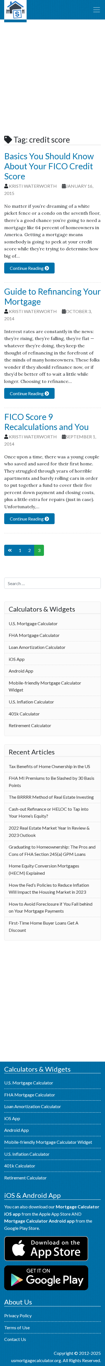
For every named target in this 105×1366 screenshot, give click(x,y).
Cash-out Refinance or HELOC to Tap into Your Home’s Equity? (48, 812)
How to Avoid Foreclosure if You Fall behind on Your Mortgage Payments (50, 907)
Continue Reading (27, 268)
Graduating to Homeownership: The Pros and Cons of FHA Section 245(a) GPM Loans (52, 850)
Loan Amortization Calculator (37, 647)
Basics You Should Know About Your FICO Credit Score (49, 166)
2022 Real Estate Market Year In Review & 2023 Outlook (49, 831)
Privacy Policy (18, 1315)
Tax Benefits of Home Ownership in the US (49, 766)
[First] (9, 550)
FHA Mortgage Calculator (34, 635)
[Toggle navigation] (96, 10)
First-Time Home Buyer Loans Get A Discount (43, 926)
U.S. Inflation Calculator (31, 701)
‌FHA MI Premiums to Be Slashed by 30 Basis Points (51, 781)
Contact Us (15, 1339)
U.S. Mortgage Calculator (15, 11)
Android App (21, 670)
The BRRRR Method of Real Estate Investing (51, 797)
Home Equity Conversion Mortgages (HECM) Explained (44, 869)
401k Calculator (24, 713)
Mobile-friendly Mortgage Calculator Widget (45, 686)
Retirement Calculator (30, 725)
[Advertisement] (52, 77)
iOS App (17, 659)
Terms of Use (17, 1327)
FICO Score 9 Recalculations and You (46, 422)
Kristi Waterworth (33, 186)
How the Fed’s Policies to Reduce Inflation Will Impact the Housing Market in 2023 (49, 888)
